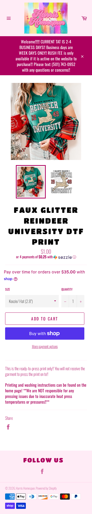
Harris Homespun (25, 488)
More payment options (45, 346)
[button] (46, 257)
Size (7, 289)
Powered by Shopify (46, 488)
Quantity (67, 289)
